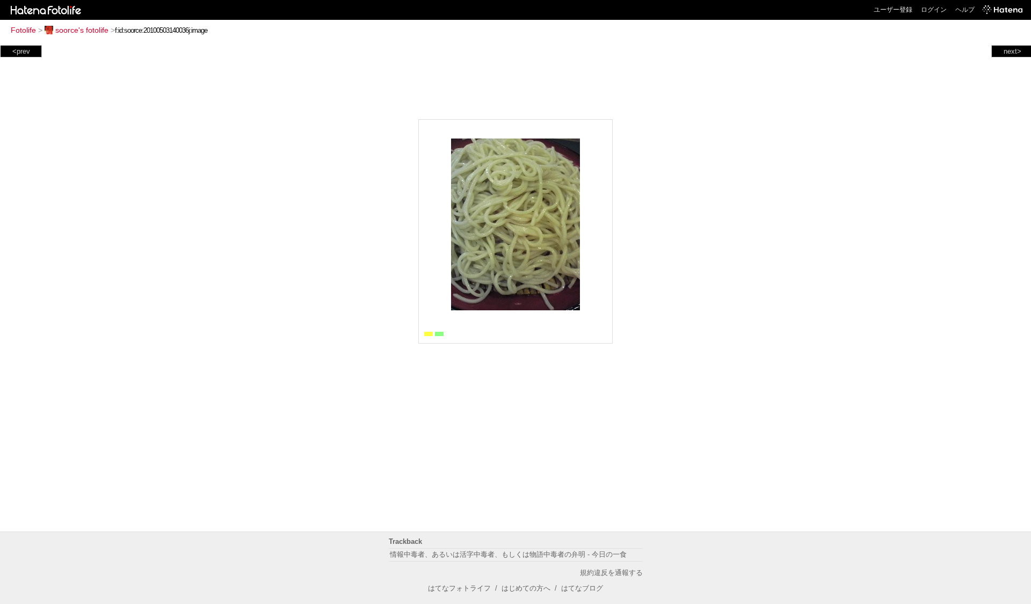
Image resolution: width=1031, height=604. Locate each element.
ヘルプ (965, 9)
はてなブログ (582, 588)
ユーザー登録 (893, 9)
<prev (21, 51)
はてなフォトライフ (459, 588)
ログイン (934, 9)
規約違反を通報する (611, 573)
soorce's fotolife (81, 30)
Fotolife (23, 30)
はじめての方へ (526, 588)
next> (1012, 51)
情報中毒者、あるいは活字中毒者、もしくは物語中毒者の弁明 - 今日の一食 (508, 554)
